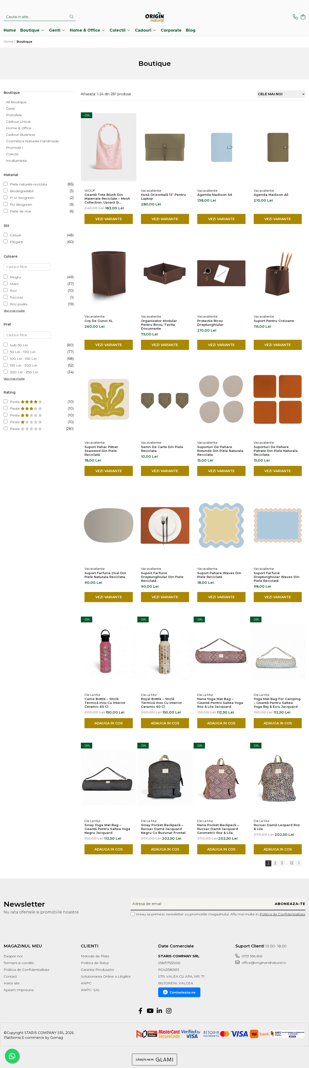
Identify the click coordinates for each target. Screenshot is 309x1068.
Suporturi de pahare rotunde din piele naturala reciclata (220, 450)
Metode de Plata (95, 956)
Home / (10, 41)
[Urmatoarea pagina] (298, 863)
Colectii (12, 154)
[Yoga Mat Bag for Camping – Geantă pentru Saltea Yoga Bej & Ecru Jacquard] (278, 651)
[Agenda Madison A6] (221, 147)
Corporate (171, 30)
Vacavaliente (151, 190)
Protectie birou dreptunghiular (210, 323)
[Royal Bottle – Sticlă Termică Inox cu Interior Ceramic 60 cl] (165, 651)
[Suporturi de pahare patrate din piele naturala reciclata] (278, 399)
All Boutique (16, 102)
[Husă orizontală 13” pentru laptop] (165, 147)
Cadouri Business (20, 134)
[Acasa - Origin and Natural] (154, 17)
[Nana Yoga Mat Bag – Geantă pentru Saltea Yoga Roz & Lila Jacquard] (221, 651)
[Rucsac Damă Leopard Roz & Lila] (278, 777)
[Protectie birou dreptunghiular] (221, 273)
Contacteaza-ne (183, 992)
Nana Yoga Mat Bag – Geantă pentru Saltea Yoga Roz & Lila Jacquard (220, 702)
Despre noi (13, 956)
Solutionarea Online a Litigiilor (106, 976)
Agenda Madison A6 (214, 195)
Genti (10, 108)
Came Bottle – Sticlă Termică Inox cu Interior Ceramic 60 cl (105, 702)
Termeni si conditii (19, 963)
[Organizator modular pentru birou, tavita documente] (165, 273)
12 (291, 863)
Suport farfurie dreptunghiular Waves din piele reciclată (276, 577)
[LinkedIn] (159, 1011)
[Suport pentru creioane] (278, 273)
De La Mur (92, 695)
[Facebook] (140, 1011)
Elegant (16, 242)
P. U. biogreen (22, 198)
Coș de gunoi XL (98, 321)
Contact (10, 976)
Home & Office (18, 128)
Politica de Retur (95, 963)
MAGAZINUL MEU (23, 946)
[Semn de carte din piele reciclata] (165, 399)
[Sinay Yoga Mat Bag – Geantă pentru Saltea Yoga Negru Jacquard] (108, 777)
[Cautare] (71, 17)
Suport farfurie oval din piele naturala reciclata (105, 575)
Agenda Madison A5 (271, 195)
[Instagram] (168, 1011)
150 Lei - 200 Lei (23, 365)
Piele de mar (20, 211)
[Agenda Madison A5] (278, 147)
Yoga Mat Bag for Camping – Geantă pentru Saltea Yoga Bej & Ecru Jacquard (277, 702)
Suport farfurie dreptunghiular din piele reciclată (162, 577)
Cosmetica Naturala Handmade (32, 141)
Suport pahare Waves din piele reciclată (219, 575)
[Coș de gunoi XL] (108, 273)
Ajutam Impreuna (19, 990)
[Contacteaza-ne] (295, 17)
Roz (13, 290)
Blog (191, 30)
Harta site (12, 983)
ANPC (86, 983)
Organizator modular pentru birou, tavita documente (159, 324)
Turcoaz (16, 297)
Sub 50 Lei (19, 345)
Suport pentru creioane (274, 321)
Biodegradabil (21, 191)
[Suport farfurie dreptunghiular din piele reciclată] (165, 525)
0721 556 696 (251, 956)
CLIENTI (89, 946)
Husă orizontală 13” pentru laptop (163, 196)
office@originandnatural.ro (263, 962)
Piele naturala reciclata (28, 184)
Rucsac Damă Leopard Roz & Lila (277, 827)
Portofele (14, 115)
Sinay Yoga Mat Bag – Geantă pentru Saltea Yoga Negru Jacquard (107, 829)
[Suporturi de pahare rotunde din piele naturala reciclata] (221, 399)
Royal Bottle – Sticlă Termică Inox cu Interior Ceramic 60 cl (161, 702)
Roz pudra (18, 304)
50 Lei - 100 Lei (22, 352)
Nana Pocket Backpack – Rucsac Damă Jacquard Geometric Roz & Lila (218, 829)
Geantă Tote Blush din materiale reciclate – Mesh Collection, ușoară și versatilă (107, 198)
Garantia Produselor (97, 969)
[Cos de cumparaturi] (302, 17)
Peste (15, 402)
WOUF (89, 190)
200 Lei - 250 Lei (24, 372)
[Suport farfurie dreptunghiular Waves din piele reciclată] (278, 525)
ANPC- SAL (90, 990)
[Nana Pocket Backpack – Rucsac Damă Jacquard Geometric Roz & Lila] (221, 777)
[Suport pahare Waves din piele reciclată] (221, 525)
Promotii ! (14, 147)
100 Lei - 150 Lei (23, 358)
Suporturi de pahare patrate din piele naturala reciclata (276, 450)
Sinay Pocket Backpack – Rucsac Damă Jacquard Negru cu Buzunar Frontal (163, 829)
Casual (15, 235)
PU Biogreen (21, 204)
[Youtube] (150, 1011)
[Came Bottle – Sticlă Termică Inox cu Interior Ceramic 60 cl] (108, 651)
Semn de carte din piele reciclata (162, 449)
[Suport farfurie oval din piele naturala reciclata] (108, 525)
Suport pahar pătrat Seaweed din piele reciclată (101, 450)
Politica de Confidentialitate (282, 914)
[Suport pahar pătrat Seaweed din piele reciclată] (108, 399)
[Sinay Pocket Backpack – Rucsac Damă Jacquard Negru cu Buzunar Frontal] (165, 777)
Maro (14, 284)
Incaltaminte (16, 160)
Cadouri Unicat (18, 121)
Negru (15, 277)
